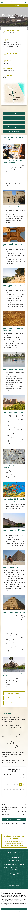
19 (20, 785)
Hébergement (14, 118)
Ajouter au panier (14, 819)
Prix (14, 122)
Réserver (14, 703)
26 (20, 789)
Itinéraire (14, 113)
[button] (25, 2)
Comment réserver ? (14, 131)
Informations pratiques (14, 127)
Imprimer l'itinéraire (14, 693)
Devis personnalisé (14, 698)
